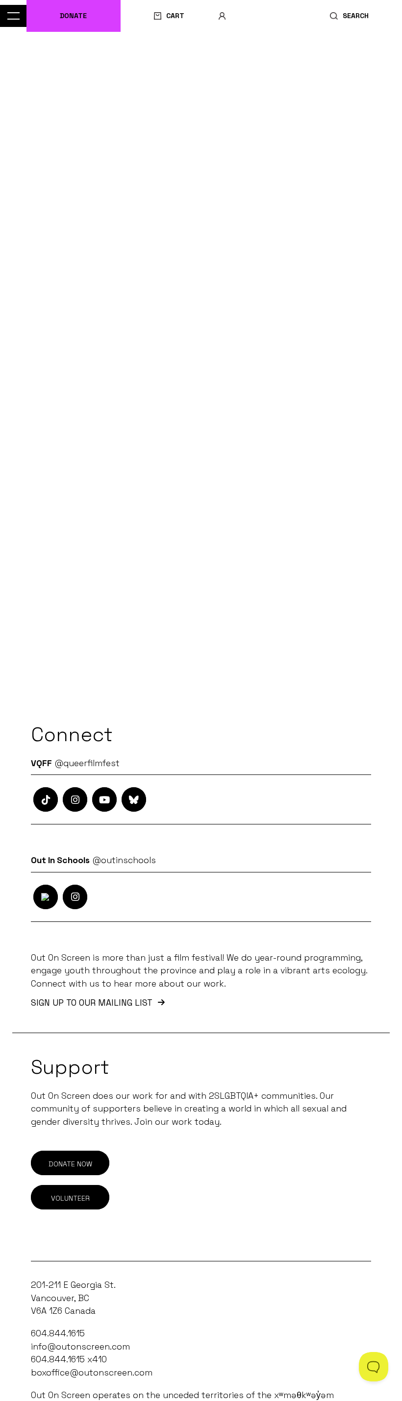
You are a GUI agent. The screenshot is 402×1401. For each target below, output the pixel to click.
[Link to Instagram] (45, 799)
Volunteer (70, 1198)
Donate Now (70, 1163)
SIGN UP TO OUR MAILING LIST (91, 1003)
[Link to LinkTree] (134, 799)
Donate (73, 15)
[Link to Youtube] (104, 799)
